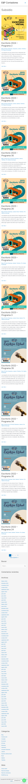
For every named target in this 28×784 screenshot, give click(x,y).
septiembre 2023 (5, 589)
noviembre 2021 (4, 635)
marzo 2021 (4, 652)
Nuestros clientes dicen (6, 753)
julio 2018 (3, 717)
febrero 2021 (4, 654)
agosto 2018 (4, 715)
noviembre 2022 (5, 610)
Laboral (19, 48)
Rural (18, 211)
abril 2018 (3, 724)
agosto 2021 (4, 642)
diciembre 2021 (4, 633)
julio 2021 (3, 644)
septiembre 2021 (5, 640)
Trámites (24, 48)
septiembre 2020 (5, 665)
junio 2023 (3, 595)
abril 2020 (3, 675)
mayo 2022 (3, 623)
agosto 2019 (4, 692)
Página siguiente (14, 557)
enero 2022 (3, 631)
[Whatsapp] (24, 780)
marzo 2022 (4, 627)
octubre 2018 (4, 711)
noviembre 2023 (5, 585)
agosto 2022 (4, 616)
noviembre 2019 (4, 686)
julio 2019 (3, 694)
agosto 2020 (4, 667)
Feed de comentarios (6, 772)
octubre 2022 (4, 612)
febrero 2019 (4, 705)
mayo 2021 (3, 648)
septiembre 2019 (5, 690)
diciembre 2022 (4, 608)
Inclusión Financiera (5, 749)
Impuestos (15, 48)
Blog (2, 48)
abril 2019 (3, 700)
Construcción (7, 158)
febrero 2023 (4, 604)
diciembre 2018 (4, 707)
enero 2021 (3, 656)
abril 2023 (3, 600)
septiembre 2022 (5, 614)
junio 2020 (3, 671)
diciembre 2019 (4, 684)
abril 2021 (3, 650)
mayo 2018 (3, 722)
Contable (3, 739)
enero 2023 (4, 606)
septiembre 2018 (5, 713)
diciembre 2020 (4, 658)
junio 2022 (3, 621)
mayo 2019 (3, 698)
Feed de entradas (5, 770)
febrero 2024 (4, 581)
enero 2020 (4, 682)
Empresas (10, 48)
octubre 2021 (4, 637)
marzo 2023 (4, 602)
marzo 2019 (4, 703)
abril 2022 (3, 625)
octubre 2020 (4, 663)
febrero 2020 (4, 679)
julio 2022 (3, 619)
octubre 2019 (4, 688)
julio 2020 (3, 669)
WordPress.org (4, 775)
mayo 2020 (3, 673)
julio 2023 (3, 593)
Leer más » (3, 66)
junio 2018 (3, 719)
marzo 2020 (4, 677)
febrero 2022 (4, 629)
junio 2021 (3, 646)
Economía (3, 741)
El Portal (5, 48)
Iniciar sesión (4, 768)
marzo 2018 (4, 726)
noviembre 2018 (4, 709)
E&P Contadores (9, 2)
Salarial (18, 103)
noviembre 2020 (5, 661)
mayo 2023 (3, 598)
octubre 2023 (4, 587)
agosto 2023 (4, 591)
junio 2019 (3, 696)
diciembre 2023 (4, 583)
